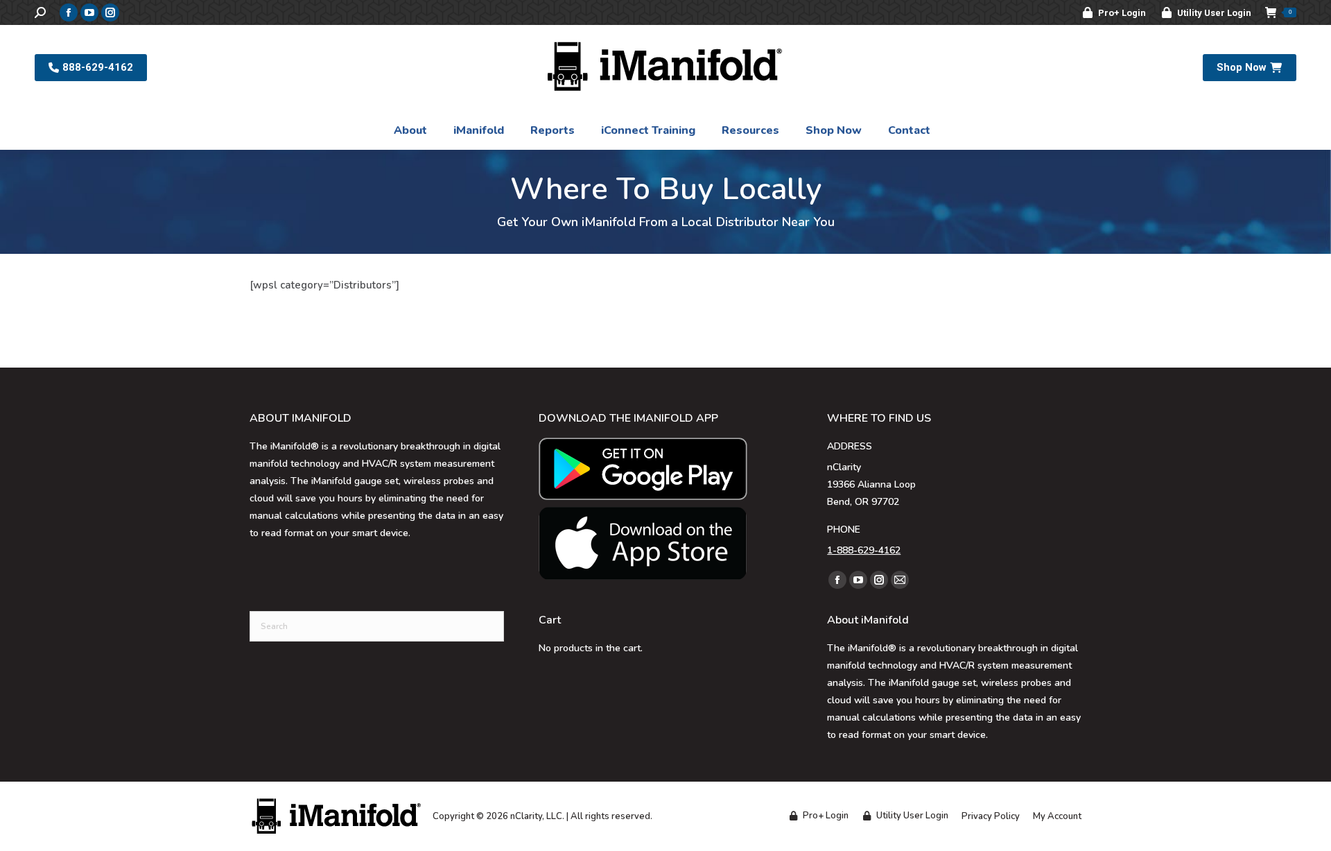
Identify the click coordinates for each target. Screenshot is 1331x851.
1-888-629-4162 (864, 550)
